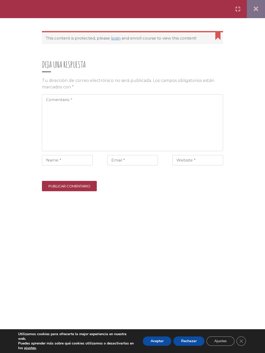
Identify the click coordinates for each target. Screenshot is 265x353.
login (116, 38)
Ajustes (220, 341)
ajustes (30, 348)
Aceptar (157, 341)
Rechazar (189, 341)
